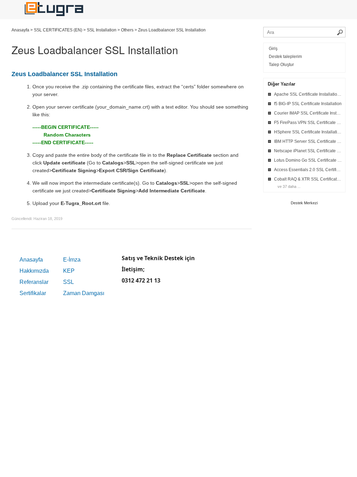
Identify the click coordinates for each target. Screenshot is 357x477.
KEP (69, 271)
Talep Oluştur (281, 64)
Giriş (273, 48)
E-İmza (72, 260)
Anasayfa (31, 260)
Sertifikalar (33, 293)
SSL (68, 282)
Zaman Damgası (83, 293)
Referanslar (34, 282)
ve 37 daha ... (289, 186)
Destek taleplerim (285, 56)
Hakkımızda (34, 271)
